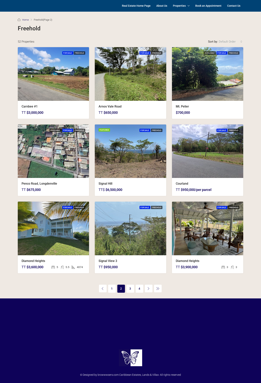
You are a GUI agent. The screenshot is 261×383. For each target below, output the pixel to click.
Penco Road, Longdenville (39, 183)
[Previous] (103, 288)
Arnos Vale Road (110, 106)
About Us (161, 5)
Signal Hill (105, 183)
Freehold (79, 53)
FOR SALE (67, 53)
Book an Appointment (208, 5)
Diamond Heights (33, 261)
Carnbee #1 (30, 106)
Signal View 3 (108, 261)
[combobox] (230, 42)
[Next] (148, 288)
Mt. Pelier (182, 106)
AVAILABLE (210, 53)
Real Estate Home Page (136, 5)
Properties (179, 5)
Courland (182, 183)
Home (25, 19)
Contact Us (233, 5)
